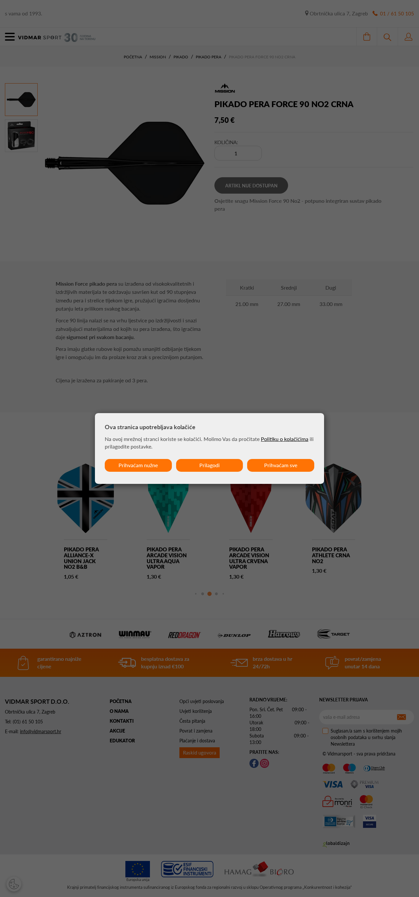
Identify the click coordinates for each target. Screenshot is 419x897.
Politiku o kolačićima (284, 439)
